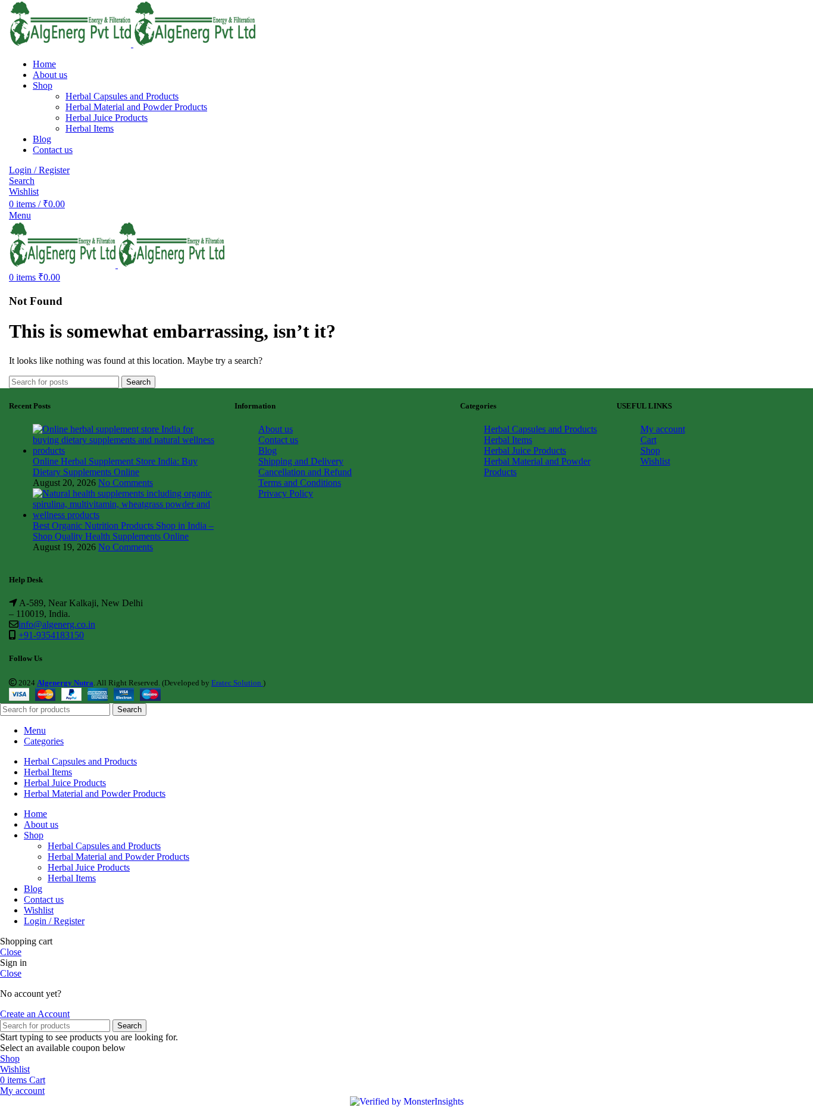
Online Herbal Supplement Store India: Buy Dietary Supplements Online (115, 466)
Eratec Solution (237, 682)
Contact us (278, 440)
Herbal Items (89, 128)
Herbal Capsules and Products (122, 96)
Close (10, 952)
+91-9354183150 (51, 635)
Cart (648, 440)
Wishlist (655, 461)
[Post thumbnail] (125, 450)
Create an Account (35, 1014)
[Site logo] (71, 44)
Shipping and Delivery (300, 461)
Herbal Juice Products (106, 118)
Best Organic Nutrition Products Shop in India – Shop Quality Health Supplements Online (123, 530)
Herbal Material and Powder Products (136, 107)
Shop (650, 450)
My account (662, 429)
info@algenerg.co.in (56, 624)
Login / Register (54, 921)
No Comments (125, 483)
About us (275, 429)
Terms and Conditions (299, 483)
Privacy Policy (285, 493)
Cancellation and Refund (305, 472)
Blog (267, 450)
